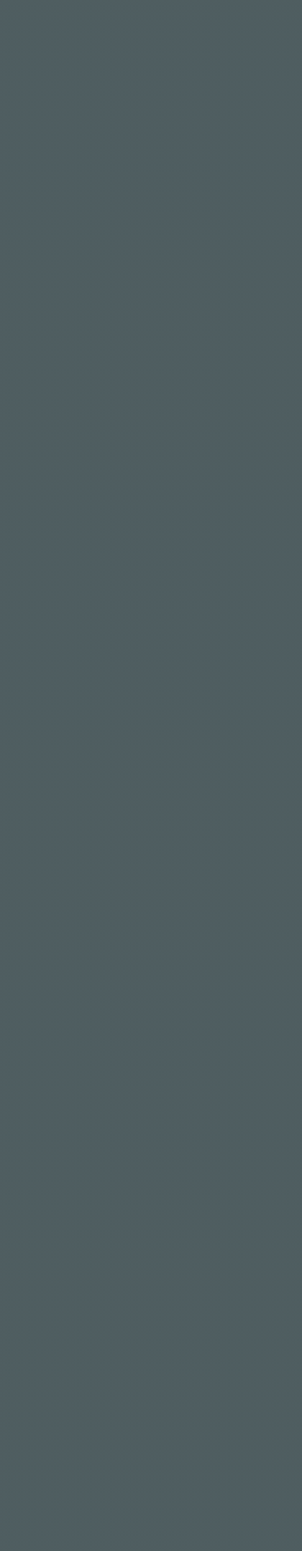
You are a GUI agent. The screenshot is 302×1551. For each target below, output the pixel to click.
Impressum (151, 1466)
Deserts (237, 435)
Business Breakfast (59, 299)
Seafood (238, 456)
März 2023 (241, 358)
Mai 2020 (240, 390)
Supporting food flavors (255, 322)
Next (47, 1227)
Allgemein (240, 425)
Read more (64, 328)
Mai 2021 (239, 369)
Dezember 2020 (247, 379)
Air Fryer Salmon (55, 1146)
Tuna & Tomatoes (57, 722)
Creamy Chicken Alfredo (68, 934)
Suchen (277, 90)
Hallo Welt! (45, 96)
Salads (236, 446)
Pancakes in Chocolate (65, 511)
